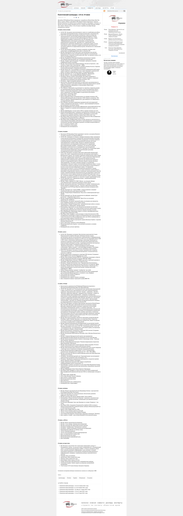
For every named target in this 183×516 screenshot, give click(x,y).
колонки (84, 503)
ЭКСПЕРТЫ (105, 8)
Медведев (82, 478)
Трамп (75, 478)
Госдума (89, 478)
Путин (69, 478)
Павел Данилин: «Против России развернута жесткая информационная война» (116, 31)
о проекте (85, 505)
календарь (62, 478)
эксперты (118, 503)
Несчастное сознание (110, 60)
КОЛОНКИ (76, 8)
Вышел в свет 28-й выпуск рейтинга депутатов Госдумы (115, 39)
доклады (109, 503)
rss (92, 505)
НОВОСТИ (90, 8)
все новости (122, 52)
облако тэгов (108, 505)
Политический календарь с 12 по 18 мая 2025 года (73, 493)
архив (117, 505)
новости (100, 503)
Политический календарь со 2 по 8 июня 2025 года (74, 487)
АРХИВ (112, 8)
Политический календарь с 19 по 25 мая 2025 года (73, 491)
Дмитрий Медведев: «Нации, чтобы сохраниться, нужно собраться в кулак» (115, 35)
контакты (98, 505)
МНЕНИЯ (83, 8)
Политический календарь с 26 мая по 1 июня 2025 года (75, 489)
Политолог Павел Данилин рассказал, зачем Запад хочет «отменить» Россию (115, 49)
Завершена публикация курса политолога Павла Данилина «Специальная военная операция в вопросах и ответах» (116, 43)
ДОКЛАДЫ (98, 8)
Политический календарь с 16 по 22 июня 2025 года (74, 486)
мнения (93, 503)
